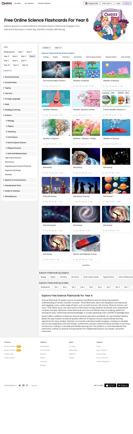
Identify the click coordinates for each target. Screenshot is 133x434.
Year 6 (32, 56)
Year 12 (25, 65)
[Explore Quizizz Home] (7, 3)
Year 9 (23, 61)
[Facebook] (23, 385)
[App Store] (110, 385)
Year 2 (29, 52)
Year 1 (20, 52)
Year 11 (16, 65)
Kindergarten (9, 52)
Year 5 (23, 56)
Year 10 (7, 65)
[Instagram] (27, 385)
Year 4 (14, 56)
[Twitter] (20, 385)
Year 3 (6, 56)
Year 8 (15, 61)
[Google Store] (123, 385)
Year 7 (6, 61)
